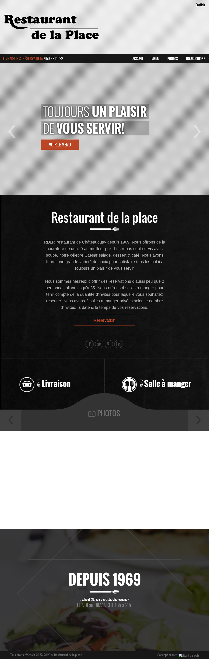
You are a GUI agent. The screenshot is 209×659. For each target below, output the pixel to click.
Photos (108, 413)
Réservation (104, 320)
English (200, 4)
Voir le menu (60, 145)
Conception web (167, 654)
